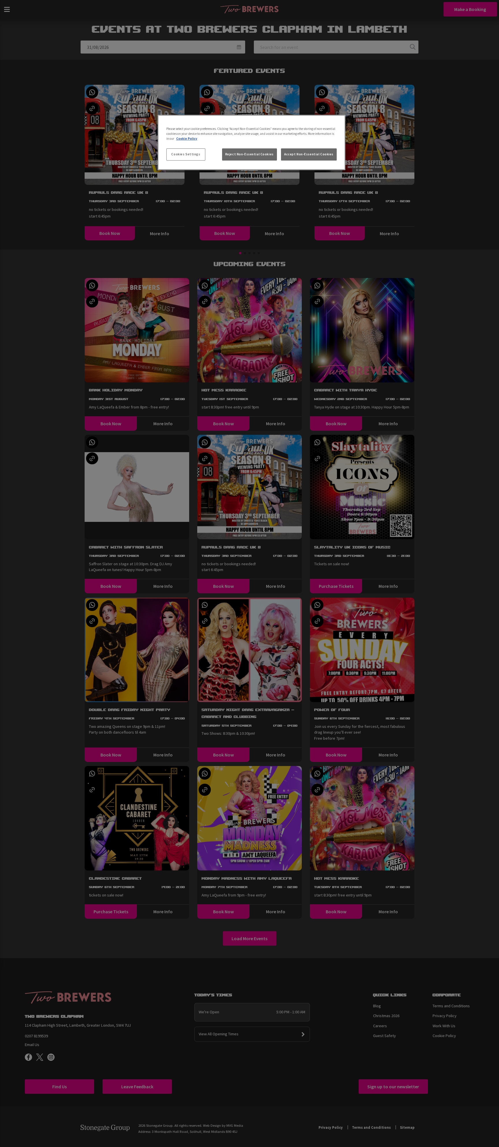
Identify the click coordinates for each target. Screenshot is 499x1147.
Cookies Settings (185, 154)
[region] (251, 142)
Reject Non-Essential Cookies (249, 154)
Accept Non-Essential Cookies (309, 154)
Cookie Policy (186, 139)
